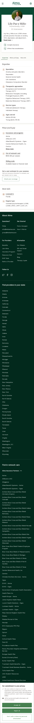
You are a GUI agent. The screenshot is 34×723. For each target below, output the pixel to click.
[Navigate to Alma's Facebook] (7, 275)
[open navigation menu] (2, 4)
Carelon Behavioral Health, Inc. (12, 570)
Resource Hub (7, 255)
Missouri (5, 369)
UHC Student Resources (10, 674)
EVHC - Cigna (6, 587)
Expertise (5, 57)
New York (5, 392)
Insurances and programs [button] (14, 133)
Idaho (4, 327)
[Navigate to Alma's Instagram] (12, 275)
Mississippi (5, 366)
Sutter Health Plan (8, 661)
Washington (6, 441)
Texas (4, 428)
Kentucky (5, 343)
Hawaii (4, 323)
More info (23, 57)
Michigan (5, 359)
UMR (4, 677)
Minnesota (5, 363)
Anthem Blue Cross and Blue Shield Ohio (15, 534)
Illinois (4, 330)
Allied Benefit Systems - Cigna (12, 488)
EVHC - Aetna (7, 583)
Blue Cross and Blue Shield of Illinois (14, 558)
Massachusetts (7, 356)
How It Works (21, 229)
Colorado (5, 307)
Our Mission (21, 245)
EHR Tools (5, 258)
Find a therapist (22, 226)
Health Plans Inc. (7, 593)
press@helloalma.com (8, 232)
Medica (4, 616)
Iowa (3, 336)
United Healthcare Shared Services (14, 680)
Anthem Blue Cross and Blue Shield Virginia (16, 537)
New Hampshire (7, 382)
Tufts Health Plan (8, 670)
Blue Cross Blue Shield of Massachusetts (16, 552)
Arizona (4, 297)
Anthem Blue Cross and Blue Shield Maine (16, 517)
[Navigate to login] (31, 4)
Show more (10, 149)
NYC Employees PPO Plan (11, 626)
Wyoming (5, 454)
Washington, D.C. (7, 444)
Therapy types (22, 260)
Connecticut (6, 310)
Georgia (4, 320)
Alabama (5, 291)
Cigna (4, 580)
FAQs (4, 226)
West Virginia (6, 448)
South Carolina (7, 418)
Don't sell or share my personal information (17, 717)
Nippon (4, 629)
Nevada (4, 379)
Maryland (5, 353)
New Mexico (6, 389)
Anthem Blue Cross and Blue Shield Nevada (16, 525)
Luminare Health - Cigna (10, 609)
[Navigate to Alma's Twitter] (3, 275)
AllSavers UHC (7, 479)
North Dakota (6, 399)
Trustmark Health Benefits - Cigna (13, 664)
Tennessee (5, 425)
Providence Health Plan (10, 645)
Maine (4, 350)
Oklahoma (5, 405)
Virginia (4, 438)
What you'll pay (14, 57)
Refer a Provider (7, 261)
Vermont (5, 435)
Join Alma (5, 248)
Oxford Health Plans (9, 639)
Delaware (5, 314)
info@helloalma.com (8, 229)
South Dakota (6, 421)
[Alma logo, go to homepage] (16, 4)
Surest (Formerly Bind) (10, 657)
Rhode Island (6, 415)
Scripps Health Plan (8, 654)
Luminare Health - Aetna (10, 606)
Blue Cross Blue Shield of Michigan (13, 555)
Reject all (17, 711)
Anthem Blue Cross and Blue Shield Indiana (16, 508)
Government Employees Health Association (16, 590)
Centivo (4, 573)
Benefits (5, 245)
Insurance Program (8, 252)
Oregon (4, 408)
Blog (18, 257)
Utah (3, 431)
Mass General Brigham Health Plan (13, 613)
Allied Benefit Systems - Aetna (12, 485)
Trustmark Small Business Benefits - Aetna (16, 667)
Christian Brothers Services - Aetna (14, 577)
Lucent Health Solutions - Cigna (12, 603)
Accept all (17, 705)
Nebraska (5, 376)
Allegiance (5, 482)
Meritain (5, 622)
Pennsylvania (6, 412)
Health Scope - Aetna (9, 596)
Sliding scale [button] (10, 161)
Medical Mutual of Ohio (10, 619)
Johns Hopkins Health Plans (11, 600)
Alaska (4, 294)
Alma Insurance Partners (10, 471)
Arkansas (5, 300)
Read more (7, 40)
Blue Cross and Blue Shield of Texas (14, 567)
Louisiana (5, 346)
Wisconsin (5, 451)
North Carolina (7, 395)
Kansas (4, 340)
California (5, 304)
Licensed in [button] (10, 194)
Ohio (3, 402)
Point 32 (5, 642)
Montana (5, 372)
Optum (4, 632)
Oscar (4, 636)
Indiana (4, 333)
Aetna (4, 475)
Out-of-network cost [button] (13, 153)
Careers (19, 254)
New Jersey (6, 385)
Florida (4, 317)
